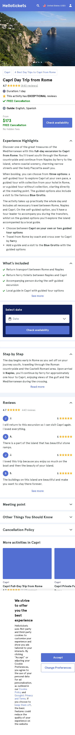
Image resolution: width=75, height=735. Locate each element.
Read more (37, 386)
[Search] (38, 5)
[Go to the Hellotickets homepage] (15, 5)
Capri (7, 72)
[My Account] (70, 5)
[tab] (37, 140)
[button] (37, 140)
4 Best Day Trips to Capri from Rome (35, 72)
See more (38, 296)
